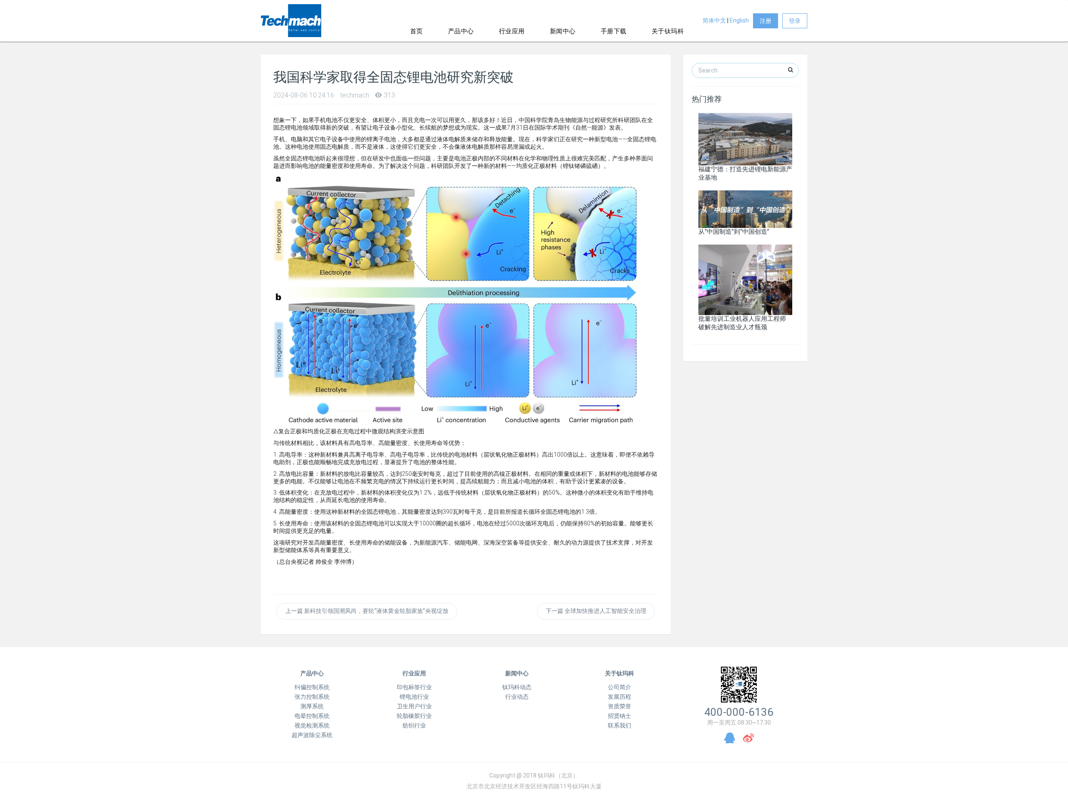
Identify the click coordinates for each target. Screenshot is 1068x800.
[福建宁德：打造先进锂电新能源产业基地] (745, 138)
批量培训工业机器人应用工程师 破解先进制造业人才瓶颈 (742, 322)
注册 (765, 21)
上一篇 (366, 611)
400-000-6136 (738, 712)
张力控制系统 (312, 696)
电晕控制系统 (312, 715)
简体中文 (714, 20)
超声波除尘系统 (312, 735)
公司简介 (619, 687)
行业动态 (517, 696)
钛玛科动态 (516, 687)
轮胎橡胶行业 (414, 715)
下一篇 (596, 611)
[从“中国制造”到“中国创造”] (745, 208)
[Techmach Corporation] (291, 21)
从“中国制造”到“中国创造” (733, 231)
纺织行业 (414, 725)
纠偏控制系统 (312, 687)
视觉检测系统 (312, 725)
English (739, 20)
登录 (795, 21)
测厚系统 (312, 706)
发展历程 (619, 696)
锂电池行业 (414, 696)
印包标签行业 (414, 687)
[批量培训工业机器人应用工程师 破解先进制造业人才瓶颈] (745, 279)
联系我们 (619, 725)
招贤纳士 (619, 715)
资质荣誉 (619, 706)
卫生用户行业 (414, 706)
